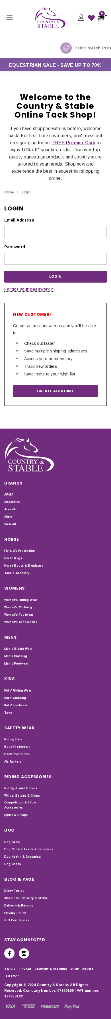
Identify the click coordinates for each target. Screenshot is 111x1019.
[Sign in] (81, 17)
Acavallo (10, 509)
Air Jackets (13, 761)
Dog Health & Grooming (22, 856)
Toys (8, 712)
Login (26, 192)
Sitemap (13, 976)
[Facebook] (9, 953)
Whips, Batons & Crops (22, 795)
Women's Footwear (18, 614)
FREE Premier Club (73, 142)
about (87, 969)
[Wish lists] (91, 17)
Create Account (55, 391)
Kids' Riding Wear (17, 690)
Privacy (25, 969)
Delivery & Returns (18, 905)
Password (14, 247)
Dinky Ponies (14, 890)
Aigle (8, 516)
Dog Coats (12, 864)
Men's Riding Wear (18, 648)
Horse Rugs (13, 558)
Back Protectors (17, 754)
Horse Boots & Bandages (23, 565)
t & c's (10, 969)
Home (9, 192)
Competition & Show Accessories (20, 805)
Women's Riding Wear (20, 600)
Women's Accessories (21, 622)
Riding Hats (13, 739)
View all (10, 524)
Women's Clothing (18, 607)
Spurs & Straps (16, 815)
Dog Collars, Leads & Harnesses (28, 849)
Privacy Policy (15, 912)
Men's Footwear (16, 663)
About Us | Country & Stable (26, 898)
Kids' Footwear (15, 705)
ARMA (8, 494)
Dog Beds (12, 841)
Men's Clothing (15, 656)
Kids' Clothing (15, 697)
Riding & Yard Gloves (20, 788)
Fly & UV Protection (19, 550)
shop (74, 969)
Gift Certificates (16, 920)
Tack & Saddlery (17, 573)
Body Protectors (17, 746)
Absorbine (12, 502)
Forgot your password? (28, 289)
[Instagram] (24, 953)
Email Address (19, 220)
